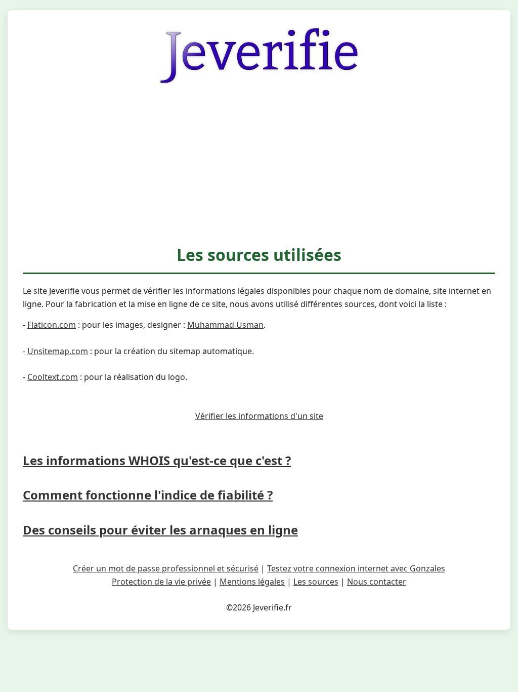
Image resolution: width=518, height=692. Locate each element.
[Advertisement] (259, 166)
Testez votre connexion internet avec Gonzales (356, 568)
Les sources (315, 581)
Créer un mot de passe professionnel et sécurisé (165, 568)
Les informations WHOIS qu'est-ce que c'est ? (157, 460)
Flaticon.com (51, 324)
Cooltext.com (52, 376)
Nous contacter (376, 581)
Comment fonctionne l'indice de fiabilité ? (148, 494)
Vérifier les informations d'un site (259, 415)
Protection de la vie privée (161, 581)
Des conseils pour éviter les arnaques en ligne (160, 529)
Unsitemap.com (57, 351)
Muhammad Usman (225, 324)
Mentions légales (252, 581)
